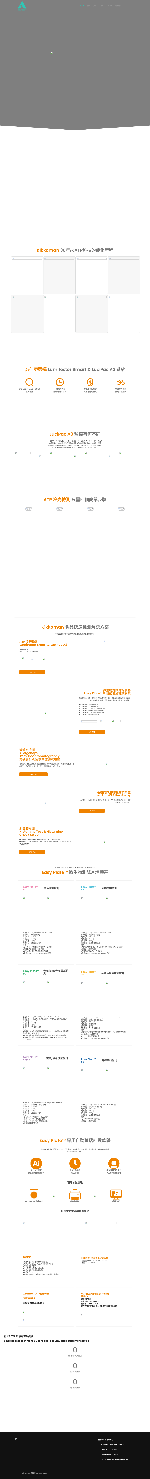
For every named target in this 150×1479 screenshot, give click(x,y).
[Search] (128, 6)
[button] (44, 563)
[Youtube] (127, 1473)
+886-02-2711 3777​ (109, 1449)
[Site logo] (22, 5)
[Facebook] (114, 1473)
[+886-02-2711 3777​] (99, 1449)
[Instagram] (120, 1473)
